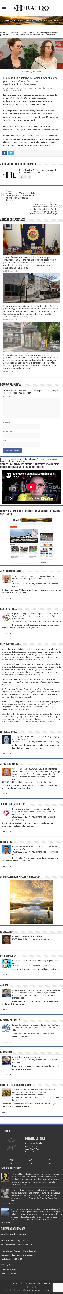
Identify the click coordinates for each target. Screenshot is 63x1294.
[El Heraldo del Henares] (31, 7)
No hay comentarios (37, 584)
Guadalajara (14, 33)
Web (5, 440)
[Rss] (27, 1287)
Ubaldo (45, 966)
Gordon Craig (53, 742)
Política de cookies (8, 1273)
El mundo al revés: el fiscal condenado (28, 936)
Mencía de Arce (54, 621)
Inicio (4, 33)
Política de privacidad (10, 1269)
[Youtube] (35, 1287)
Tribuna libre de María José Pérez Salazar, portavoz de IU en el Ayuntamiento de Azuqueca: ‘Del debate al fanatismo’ (31, 682)
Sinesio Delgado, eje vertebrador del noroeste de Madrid (36, 1025)
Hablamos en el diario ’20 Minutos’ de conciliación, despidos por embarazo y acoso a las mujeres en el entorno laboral (34, 811)
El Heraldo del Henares (14, 88)
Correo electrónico (12, 431)
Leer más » (6, 598)
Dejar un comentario (14, 90)
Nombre (7, 422)
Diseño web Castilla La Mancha (37, 1283)
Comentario (9, 396)
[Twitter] (32, 1287)
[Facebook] (30, 1287)
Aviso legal (5, 1264)
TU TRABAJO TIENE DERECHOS (12, 804)
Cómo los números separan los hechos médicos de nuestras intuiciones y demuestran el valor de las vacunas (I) (36, 578)
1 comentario (34, 966)
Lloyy (50, 939)
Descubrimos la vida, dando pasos (26, 1057)
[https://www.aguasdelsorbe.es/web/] (31, 21)
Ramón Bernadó (44, 782)
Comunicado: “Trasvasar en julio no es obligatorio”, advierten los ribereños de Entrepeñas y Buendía (20, 195)
